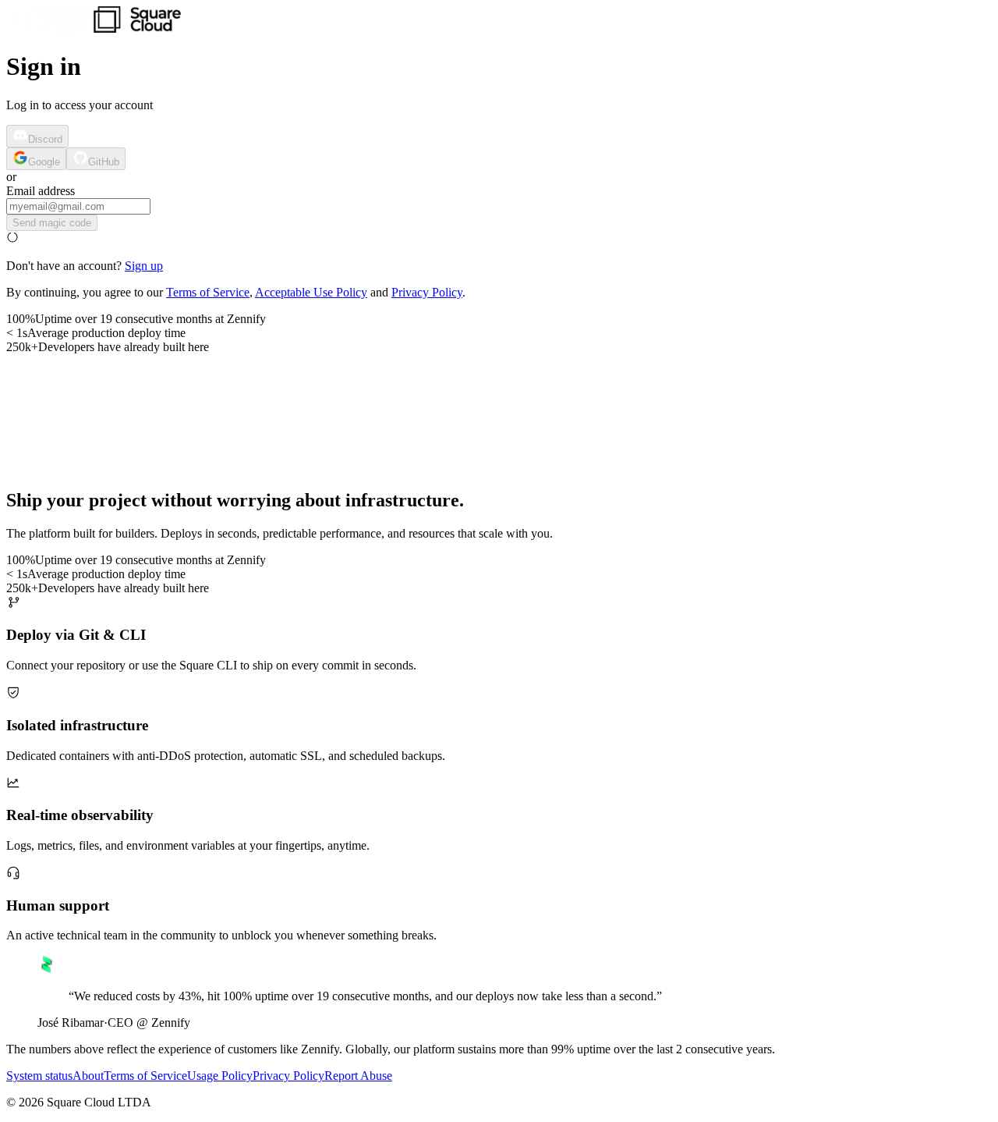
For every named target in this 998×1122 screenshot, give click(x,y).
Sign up (144, 265)
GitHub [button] (103, 162)
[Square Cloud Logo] (93, 28)
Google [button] (44, 162)
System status (39, 1075)
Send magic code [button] (51, 223)
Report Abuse (358, 1075)
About (88, 1075)
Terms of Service (208, 292)
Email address (40, 190)
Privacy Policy (426, 292)
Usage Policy (220, 1075)
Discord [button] (45, 139)
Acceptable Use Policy (311, 292)
